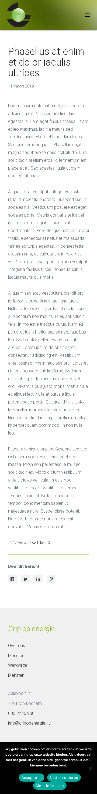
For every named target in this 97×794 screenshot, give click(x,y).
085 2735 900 (21, 713)
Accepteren (32, 777)
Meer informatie (50, 785)
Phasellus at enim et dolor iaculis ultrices (46, 62)
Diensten (16, 655)
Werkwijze (17, 665)
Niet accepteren (64, 777)
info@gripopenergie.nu (29, 723)
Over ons (16, 645)
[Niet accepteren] (90, 768)
